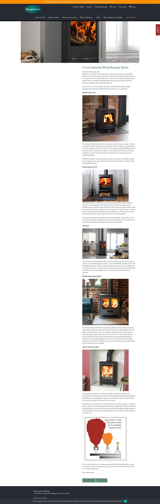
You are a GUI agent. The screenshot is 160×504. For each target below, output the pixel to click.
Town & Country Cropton (111, 394)
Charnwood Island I (96, 328)
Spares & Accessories (69, 17)
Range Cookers (54, 17)
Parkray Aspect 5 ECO (92, 203)
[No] (158, 501)
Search (114, 7)
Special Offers (131, 17)
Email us (89, 7)
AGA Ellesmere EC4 (97, 144)
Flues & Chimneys (86, 17)
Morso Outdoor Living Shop (113, 17)
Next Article (101, 480)
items (133, 7)
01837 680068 (78, 7)
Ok (125, 501)
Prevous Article (89, 480)
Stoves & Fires (40, 17)
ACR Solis (88, 261)
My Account (122, 7)
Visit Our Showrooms (101, 7)
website (87, 467)
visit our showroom (97, 467)
